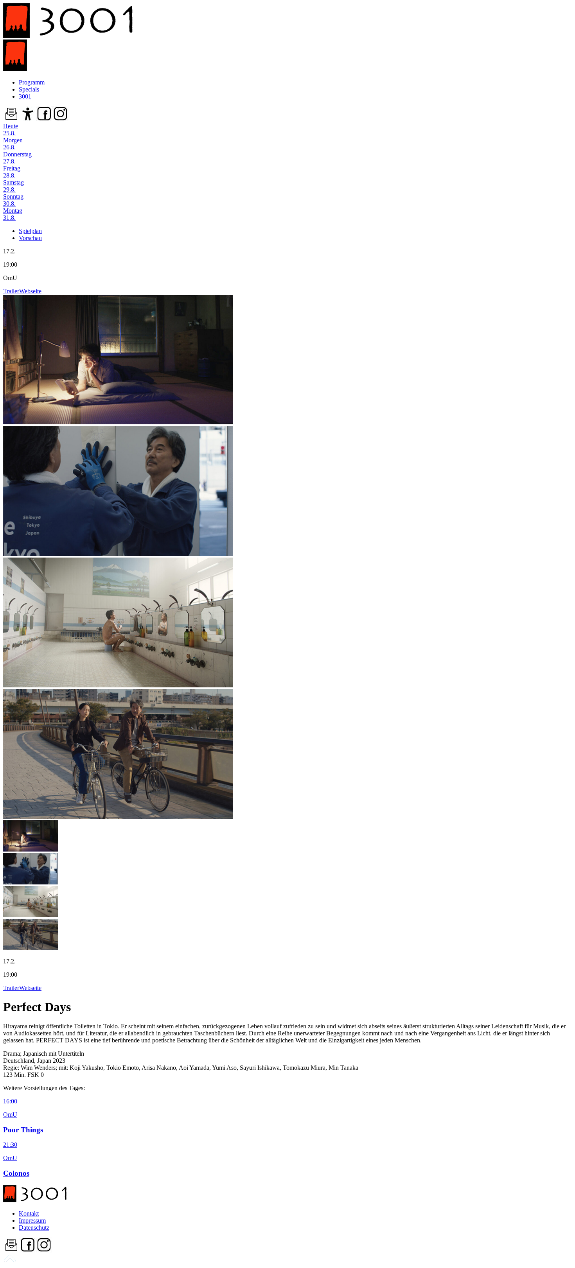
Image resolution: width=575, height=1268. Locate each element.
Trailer (11, 291)
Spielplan (30, 231)
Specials (29, 89)
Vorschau (30, 238)
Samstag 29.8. (13, 186)
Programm (32, 82)
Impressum (32, 1220)
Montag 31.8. (12, 214)
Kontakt (29, 1213)
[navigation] (9, 1261)
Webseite (30, 291)
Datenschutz (34, 1227)
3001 (25, 96)
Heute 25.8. (10, 129)
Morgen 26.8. (13, 144)
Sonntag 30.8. (13, 200)
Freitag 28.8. (11, 172)
